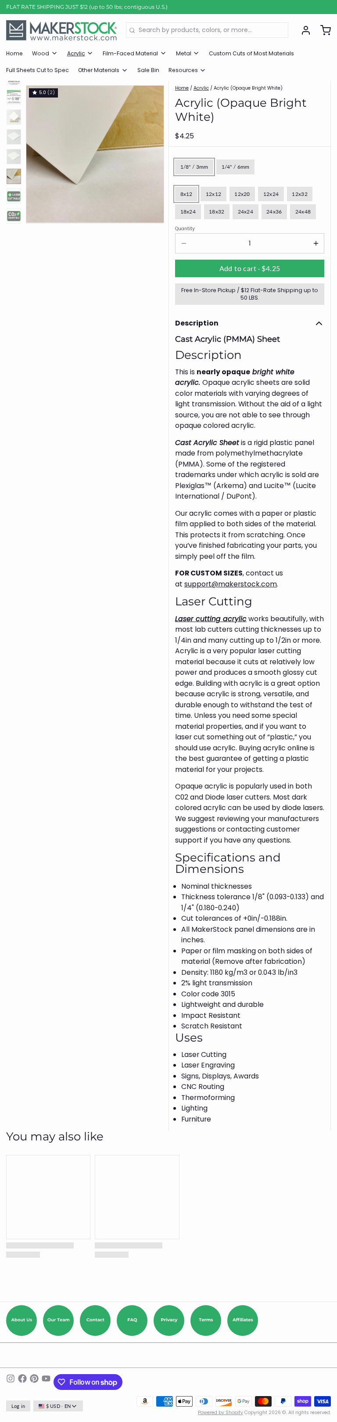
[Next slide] (151, 152)
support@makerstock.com (230, 584)
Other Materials (98, 70)
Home (14, 53)
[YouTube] (46, 1382)
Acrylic (76, 53)
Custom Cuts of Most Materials (251, 53)
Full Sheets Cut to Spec (37, 70)
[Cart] (322, 30)
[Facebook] (22, 1382)
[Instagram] (10, 1382)
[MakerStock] (61, 30)
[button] (249, 268)
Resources (183, 70)
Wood (40, 53)
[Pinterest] (34, 1382)
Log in (18, 1406)
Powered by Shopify (220, 1412)
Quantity (185, 229)
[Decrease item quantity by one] (184, 243)
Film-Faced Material (130, 53)
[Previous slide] (38, 152)
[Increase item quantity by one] (316, 243)
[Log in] (302, 30)
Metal (183, 53)
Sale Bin (148, 70)
